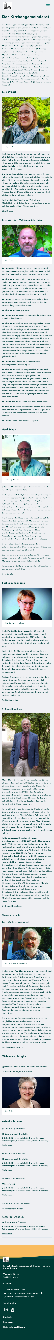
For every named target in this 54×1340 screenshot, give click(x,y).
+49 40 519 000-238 (16, 1290)
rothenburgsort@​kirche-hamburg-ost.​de (25, 1293)
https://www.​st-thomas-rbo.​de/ (20, 1297)
